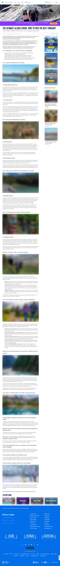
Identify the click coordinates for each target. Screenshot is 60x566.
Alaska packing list (20, 95)
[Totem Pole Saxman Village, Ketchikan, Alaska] (20, 224)
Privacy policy (17, 553)
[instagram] (25, 544)
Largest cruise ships (33, 519)
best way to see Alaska (22, 337)
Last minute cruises (33, 513)
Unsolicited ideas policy (34, 555)
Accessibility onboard (33, 524)
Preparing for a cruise (7, 324)
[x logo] (34, 544)
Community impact (43, 555)
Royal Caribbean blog (47, 528)
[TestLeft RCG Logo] (6, 562)
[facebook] (22, 544)
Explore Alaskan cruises (9, 59)
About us (11, 553)
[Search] (52, 2)
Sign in (57, 2)
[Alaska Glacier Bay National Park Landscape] (20, 404)
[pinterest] (37, 544)
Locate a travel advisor (33, 528)
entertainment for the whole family (9, 203)
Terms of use (33, 553)
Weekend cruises (47, 513)
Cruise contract (6, 553)
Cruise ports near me (33, 521)
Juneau (31, 106)
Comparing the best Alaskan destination (10, 421)
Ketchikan (26, 246)
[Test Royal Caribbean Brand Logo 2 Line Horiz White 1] (36, 562)
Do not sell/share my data (25, 553)
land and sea (18, 162)
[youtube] (31, 544)
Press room (27, 555)
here (27, 508)
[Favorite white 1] (54, 2)
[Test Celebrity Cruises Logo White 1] (45, 562)
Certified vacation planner (48, 526)
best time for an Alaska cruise (9, 276)
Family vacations (47, 519)
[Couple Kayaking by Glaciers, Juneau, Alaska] (20, 73)
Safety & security (53, 553)
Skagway (19, 205)
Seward (4, 144)
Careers (38, 553)
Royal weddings (46, 521)
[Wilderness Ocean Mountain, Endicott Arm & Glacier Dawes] (20, 365)
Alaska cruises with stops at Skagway (20, 197)
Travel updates (21, 555)
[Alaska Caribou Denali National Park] (20, 130)
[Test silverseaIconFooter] (54, 562)
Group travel (46, 522)
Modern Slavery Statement (45, 553)
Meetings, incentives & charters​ (35, 526)
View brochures (46, 524)
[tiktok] (28, 544)
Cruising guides (46, 517)
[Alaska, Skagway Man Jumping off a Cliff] (20, 182)
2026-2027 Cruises (33, 517)
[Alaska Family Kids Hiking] (20, 264)
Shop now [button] (53, 23)
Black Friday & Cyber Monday (34, 515)
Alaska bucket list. (17, 240)
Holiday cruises (46, 515)
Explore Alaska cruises (7, 491)
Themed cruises (32, 522)
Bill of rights (16, 555)
